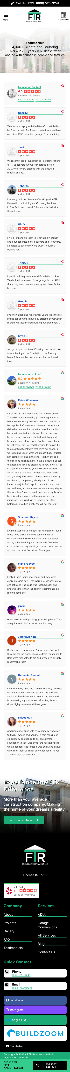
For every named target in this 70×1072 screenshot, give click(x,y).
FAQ (7, 939)
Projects (10, 923)
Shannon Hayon (28, 517)
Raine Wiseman (28, 400)
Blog (41, 944)
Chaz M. (23, 112)
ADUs (42, 915)
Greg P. (22, 301)
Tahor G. (23, 186)
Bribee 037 (25, 717)
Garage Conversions (47, 925)
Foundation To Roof (29, 87)
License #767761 (35, 875)
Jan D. (22, 147)
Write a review (43, 99)
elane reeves (26, 563)
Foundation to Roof (29, 374)
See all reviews (26, 99)
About (8, 915)
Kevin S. (23, 336)
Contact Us (46, 952)
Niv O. (22, 224)
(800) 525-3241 (21, 975)
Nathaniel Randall (29, 675)
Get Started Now (20, 820)
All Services (47, 935)
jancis (21, 606)
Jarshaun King (27, 636)
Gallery (9, 931)
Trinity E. (23, 263)
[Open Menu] (6, 15)
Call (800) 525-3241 (51, 1065)
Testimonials (13, 948)
